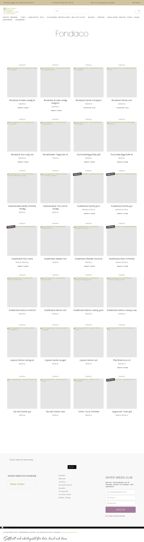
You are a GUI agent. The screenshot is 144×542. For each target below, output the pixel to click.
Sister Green (17, 484)
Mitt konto (136, 3)
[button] (137, 11)
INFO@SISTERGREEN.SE (69, 532)
